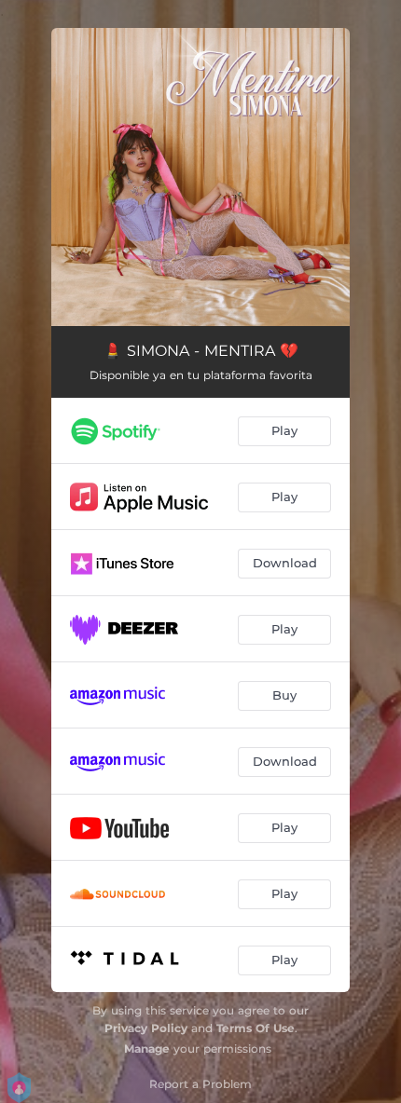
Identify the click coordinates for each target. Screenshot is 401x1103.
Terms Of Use (255, 1028)
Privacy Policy (145, 1028)
